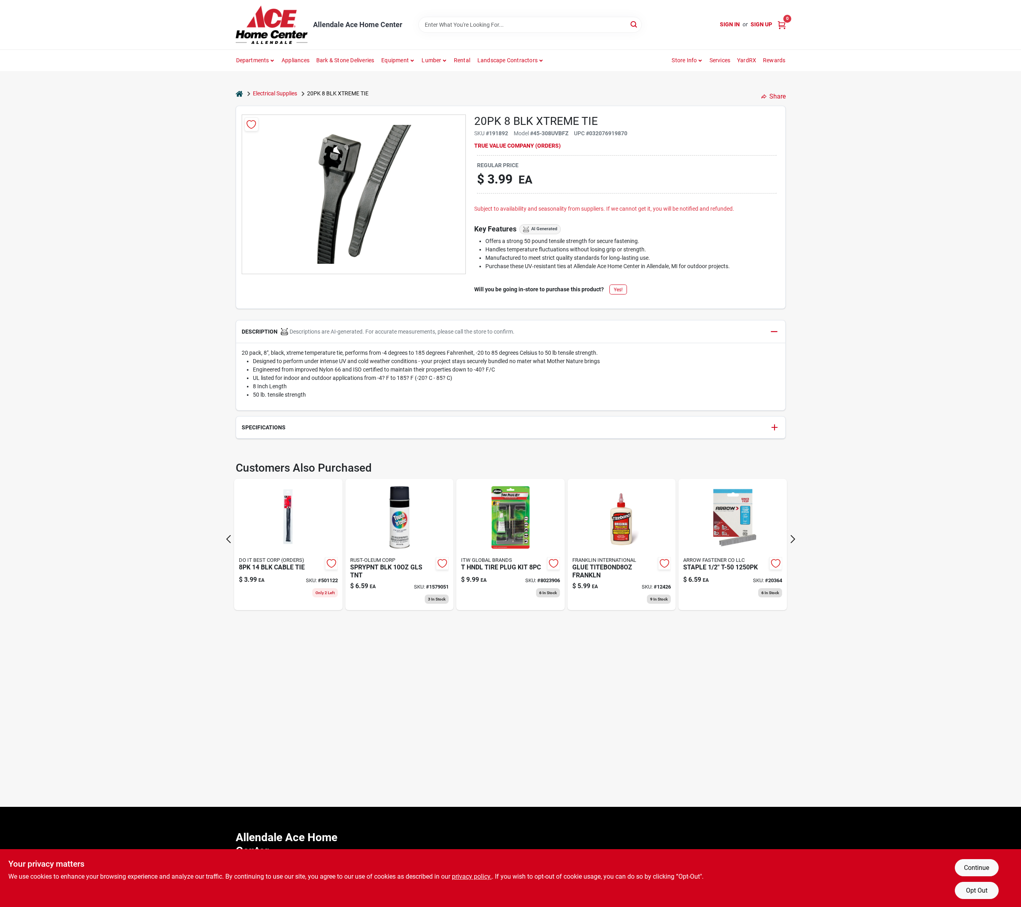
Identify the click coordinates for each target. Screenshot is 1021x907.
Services (720, 60)
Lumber (431, 60)
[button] (510, 331)
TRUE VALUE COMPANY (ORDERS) (517, 145)
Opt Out (976, 890)
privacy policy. (472, 876)
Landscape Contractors (507, 60)
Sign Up (761, 24)
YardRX (746, 60)
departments (252, 60)
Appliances (295, 60)
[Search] (634, 24)
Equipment (395, 60)
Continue (976, 867)
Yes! (618, 289)
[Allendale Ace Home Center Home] (271, 25)
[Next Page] (792, 539)
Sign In (730, 24)
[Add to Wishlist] (251, 124)
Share (777, 96)
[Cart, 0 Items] (782, 24)
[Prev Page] (228, 539)
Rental (462, 60)
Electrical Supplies (275, 93)
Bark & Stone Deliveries (345, 60)
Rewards (774, 60)
